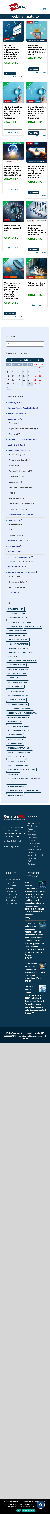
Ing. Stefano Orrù (15, 735)
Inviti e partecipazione (17, 476)
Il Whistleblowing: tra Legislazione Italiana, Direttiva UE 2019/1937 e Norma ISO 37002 (13, 170)
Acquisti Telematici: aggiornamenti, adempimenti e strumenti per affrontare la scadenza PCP (11, 52)
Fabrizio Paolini (14, 713)
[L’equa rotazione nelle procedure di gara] (13, 211)
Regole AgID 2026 (15, 402)
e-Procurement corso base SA (20, 709)
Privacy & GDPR (14, 520)
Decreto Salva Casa (15, 552)
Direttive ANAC (14, 434)
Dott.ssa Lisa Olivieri (16, 700)
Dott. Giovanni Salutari (17, 682)
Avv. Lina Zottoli (15, 626)
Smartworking (14, 576)
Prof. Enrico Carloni (16, 761)
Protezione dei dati (16, 524)
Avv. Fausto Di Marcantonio (19, 622)
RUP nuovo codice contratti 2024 (21, 770)
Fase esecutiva (14, 546)
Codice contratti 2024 (17, 631)
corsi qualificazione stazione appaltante (20, 654)
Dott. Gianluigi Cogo (16, 678)
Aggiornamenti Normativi (18, 460)
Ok (18, 1510)
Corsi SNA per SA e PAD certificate (22, 660)
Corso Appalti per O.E (16, 665)
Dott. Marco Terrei (15, 687)
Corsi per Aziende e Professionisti (21, 439)
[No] (47, 1506)
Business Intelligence (17, 455)
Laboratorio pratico (16, 739)
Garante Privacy (15, 535)
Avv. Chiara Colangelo (17, 618)
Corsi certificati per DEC (18, 640)
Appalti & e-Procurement (18, 450)
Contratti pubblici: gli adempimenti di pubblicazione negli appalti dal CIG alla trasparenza (13, 112)
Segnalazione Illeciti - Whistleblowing (22, 429)
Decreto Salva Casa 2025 (18, 669)
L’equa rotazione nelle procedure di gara (12, 228)
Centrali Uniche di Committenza (21, 504)
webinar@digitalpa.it (12, 841)
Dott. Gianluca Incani (17, 673)
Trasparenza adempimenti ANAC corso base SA (24, 780)
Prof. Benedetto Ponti (17, 757)
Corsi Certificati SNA (16, 567)
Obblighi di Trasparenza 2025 (20, 561)
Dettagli (18, 76)
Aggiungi (11, 73)
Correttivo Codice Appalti (18, 541)
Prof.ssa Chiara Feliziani (18, 765)
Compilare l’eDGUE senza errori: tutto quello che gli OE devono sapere (37, 49)
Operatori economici (16, 413)
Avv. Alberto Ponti (15, 609)
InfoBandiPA (12, 593)
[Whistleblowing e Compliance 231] (36, 268)
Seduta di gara (14, 466)
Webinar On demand (16, 795)
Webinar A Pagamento (17, 786)
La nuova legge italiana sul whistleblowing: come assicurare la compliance (37, 230)
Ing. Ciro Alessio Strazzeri (19, 730)
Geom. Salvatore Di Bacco (18, 726)
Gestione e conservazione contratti (22, 487)
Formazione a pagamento (18, 717)
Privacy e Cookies (22, 1036)
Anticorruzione (14, 419)
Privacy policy (28, 1510)
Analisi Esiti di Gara (15, 445)
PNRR (11, 493)
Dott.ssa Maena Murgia (17, 704)
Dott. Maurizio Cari (16, 691)
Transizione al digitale (17, 582)
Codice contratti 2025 (17, 635)
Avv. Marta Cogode (33, 626)
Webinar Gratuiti (15, 791)
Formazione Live (14, 722)
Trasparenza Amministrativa (19, 557)
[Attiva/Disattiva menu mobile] (5, 6)
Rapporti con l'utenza (17, 587)
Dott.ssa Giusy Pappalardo (19, 695)
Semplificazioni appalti (17, 509)
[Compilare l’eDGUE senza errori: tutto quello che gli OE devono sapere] (36, 31)
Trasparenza (13, 774)
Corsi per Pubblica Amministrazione (22, 408)
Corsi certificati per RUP (18, 644)
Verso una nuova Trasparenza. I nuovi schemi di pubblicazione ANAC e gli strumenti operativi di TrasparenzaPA (12, 290)
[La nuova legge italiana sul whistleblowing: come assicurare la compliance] (36, 211)
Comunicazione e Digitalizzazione (21, 572)
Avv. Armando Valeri (16, 613)
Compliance (13, 423)
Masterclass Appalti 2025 (18, 748)
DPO (10, 530)
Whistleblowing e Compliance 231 (36, 284)
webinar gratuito (32, 791)
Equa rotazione (14, 482)
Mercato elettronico (16, 498)
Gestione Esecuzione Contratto (20, 515)
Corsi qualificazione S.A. (18, 648)
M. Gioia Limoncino (15, 744)
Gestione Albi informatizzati (19, 471)
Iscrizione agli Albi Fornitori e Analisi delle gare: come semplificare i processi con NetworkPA (37, 171)
